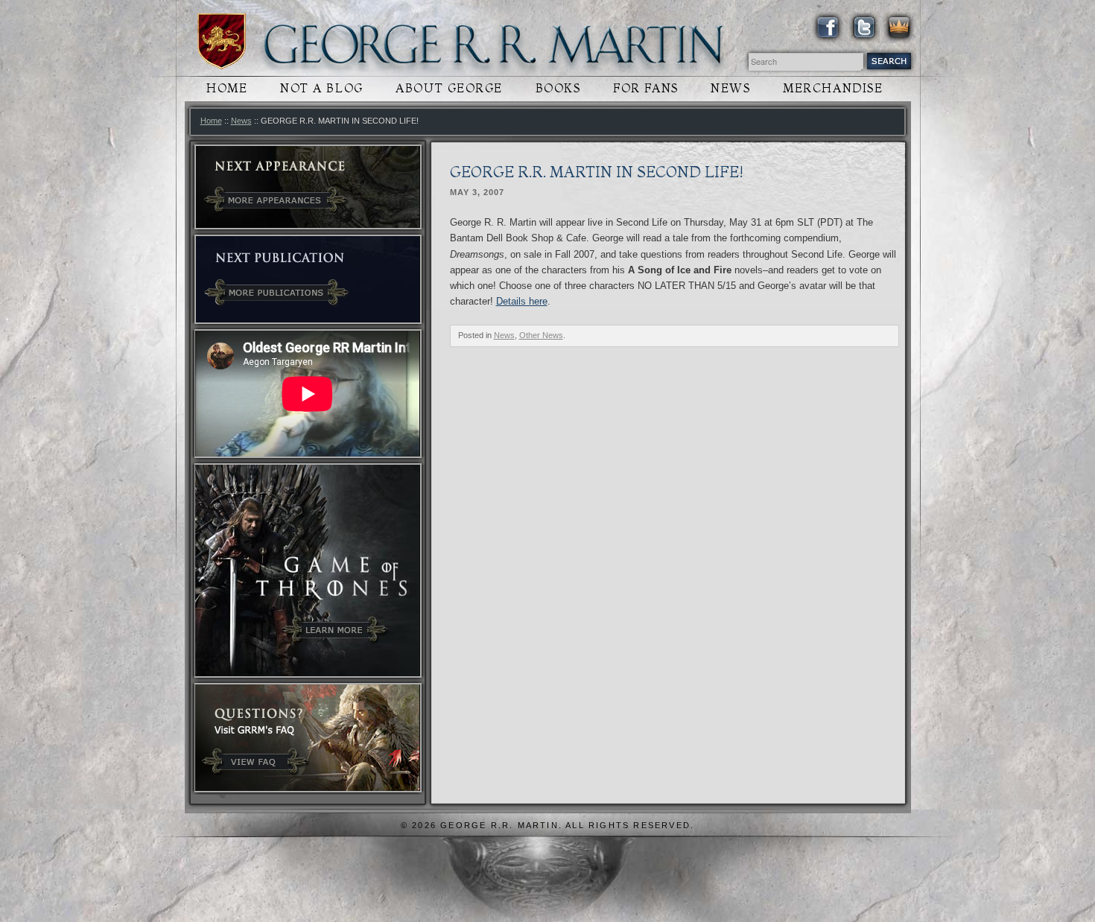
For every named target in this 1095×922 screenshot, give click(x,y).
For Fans (645, 88)
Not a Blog (322, 88)
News (730, 88)
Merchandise (833, 88)
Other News (541, 335)
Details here (522, 301)
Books (558, 88)
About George (449, 88)
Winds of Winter (221, 41)
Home (226, 88)
